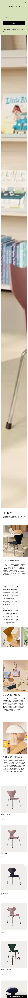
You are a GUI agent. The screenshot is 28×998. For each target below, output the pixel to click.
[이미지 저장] (26, 527)
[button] (17, 996)
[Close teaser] (7, 994)
